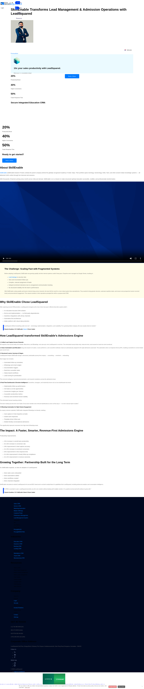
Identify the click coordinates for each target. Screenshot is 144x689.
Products (19, 2)
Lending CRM (17, 548)
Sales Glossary (17, 586)
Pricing (18, 529)
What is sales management (20, 574)
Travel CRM (17, 555)
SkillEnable (3, 173)
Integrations (17, 520)
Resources (19, 18)
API (15, 522)
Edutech (25, 329)
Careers (16, 612)
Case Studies (17, 577)
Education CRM (18, 541)
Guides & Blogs (17, 579)
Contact (16, 614)
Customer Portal (18, 513)
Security (16, 603)
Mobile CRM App (18, 510)
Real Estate (17, 551)
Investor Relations (18, 607)
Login (2, 8)
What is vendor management (21, 572)
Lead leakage (13, 277)
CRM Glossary (17, 584)
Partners (16, 598)
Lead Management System (21, 517)
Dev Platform (17, 525)
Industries (19, 7)
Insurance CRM (18, 544)
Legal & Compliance (19, 671)
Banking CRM (17, 546)
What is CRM (17, 567)
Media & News (17, 610)
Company (19, 13)
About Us (16, 596)
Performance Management (21, 515)
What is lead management (20, 570)
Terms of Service (18, 605)
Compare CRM (17, 581)
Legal (15, 600)
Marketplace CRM (18, 553)
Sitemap (16, 617)
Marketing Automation (19, 508)
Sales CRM (17, 503)
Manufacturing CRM (19, 558)
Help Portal (16, 527)
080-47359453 (4, 2)
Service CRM (17, 506)
